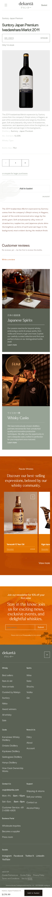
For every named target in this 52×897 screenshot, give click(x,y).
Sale (4, 720)
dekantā (5, 872)
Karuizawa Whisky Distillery (11, 738)
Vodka (30, 692)
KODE (30, 878)
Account (31, 748)
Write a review (8, 259)
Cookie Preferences (10, 875)
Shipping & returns (36, 791)
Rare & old (7, 680)
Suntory (6, 697)
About (29, 742)
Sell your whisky (34, 796)
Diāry (29, 737)
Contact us (32, 802)
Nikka (4, 703)
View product (10, 549)
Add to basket (33, 893)
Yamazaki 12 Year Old (15, 544)
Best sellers (7, 675)
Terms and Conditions (10, 878)
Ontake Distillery (10, 745)
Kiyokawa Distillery (11, 751)
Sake (29, 680)
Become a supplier (11, 831)
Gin (28, 697)
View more (44, 562)
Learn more (12, 344)
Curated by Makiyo (11, 692)
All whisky (6, 714)
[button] (44, 5)
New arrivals (8, 686)
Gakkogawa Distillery (12, 756)
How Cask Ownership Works (12, 769)
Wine (29, 675)
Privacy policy (27, 635)
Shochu (30, 686)
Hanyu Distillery (9, 762)
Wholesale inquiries (11, 825)
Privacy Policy (38, 875)
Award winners (9, 709)
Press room (7, 836)
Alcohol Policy (33, 808)
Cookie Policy (25, 875)
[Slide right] (32, 558)
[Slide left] (20, 558)
